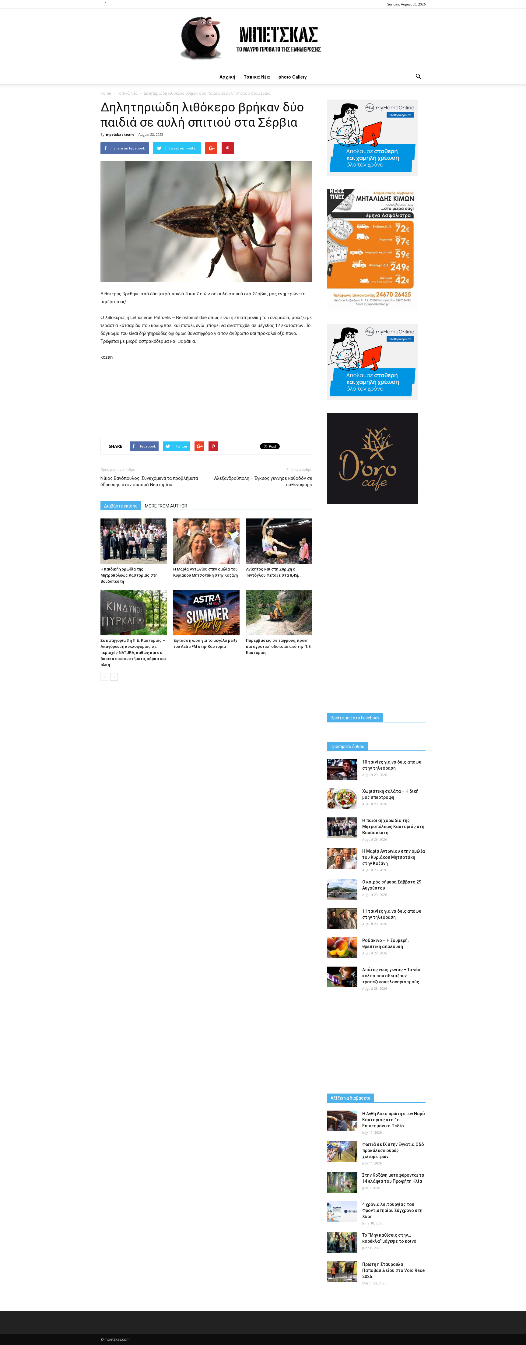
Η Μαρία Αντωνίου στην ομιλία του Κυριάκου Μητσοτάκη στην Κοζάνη (393, 857)
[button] (418, 76)
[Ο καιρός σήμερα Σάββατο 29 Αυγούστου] (342, 889)
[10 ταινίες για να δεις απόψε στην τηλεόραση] (342, 769)
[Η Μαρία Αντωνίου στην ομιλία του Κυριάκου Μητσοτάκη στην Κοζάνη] (206, 541)
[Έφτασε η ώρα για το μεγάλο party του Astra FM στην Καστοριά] (206, 612)
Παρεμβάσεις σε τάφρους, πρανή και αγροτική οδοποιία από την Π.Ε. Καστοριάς (279, 646)
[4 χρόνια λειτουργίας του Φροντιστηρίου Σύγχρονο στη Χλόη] (342, 1211)
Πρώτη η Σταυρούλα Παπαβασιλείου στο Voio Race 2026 (393, 1270)
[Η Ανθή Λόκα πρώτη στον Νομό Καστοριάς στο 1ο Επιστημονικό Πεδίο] (342, 1121)
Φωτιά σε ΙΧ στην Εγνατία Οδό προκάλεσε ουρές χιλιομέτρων (393, 1150)
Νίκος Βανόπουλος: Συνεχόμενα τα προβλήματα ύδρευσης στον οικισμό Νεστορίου (149, 481)
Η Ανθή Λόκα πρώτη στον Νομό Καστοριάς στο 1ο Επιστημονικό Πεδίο (393, 1119)
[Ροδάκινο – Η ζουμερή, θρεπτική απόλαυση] (342, 947)
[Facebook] (105, 4)
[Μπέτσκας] (263, 39)
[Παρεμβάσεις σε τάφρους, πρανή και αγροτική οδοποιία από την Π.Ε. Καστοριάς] (279, 612)
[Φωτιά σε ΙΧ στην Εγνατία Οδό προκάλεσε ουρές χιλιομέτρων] (342, 1151)
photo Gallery (293, 77)
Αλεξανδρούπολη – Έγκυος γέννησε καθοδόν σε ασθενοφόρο (263, 481)
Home (105, 93)
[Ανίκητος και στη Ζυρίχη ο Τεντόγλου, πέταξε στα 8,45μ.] (279, 541)
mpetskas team (120, 134)
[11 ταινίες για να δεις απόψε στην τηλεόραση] (342, 918)
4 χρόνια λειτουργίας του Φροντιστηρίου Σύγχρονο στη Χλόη (392, 1210)
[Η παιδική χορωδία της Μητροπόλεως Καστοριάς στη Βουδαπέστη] (133, 541)
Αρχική (227, 77)
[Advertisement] (206, 398)
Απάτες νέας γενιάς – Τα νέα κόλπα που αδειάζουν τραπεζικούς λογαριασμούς (391, 975)
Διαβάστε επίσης (121, 506)
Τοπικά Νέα (257, 77)
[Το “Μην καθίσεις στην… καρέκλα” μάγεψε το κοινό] (342, 1242)
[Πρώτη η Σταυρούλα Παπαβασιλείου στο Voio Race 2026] (342, 1271)
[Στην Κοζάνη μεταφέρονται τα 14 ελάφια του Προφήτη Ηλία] (342, 1182)
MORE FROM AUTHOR (166, 506)
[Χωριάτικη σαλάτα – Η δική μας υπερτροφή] (342, 798)
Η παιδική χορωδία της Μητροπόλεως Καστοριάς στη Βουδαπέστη (128, 575)
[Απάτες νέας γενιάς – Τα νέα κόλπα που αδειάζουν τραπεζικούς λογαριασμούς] (342, 977)
